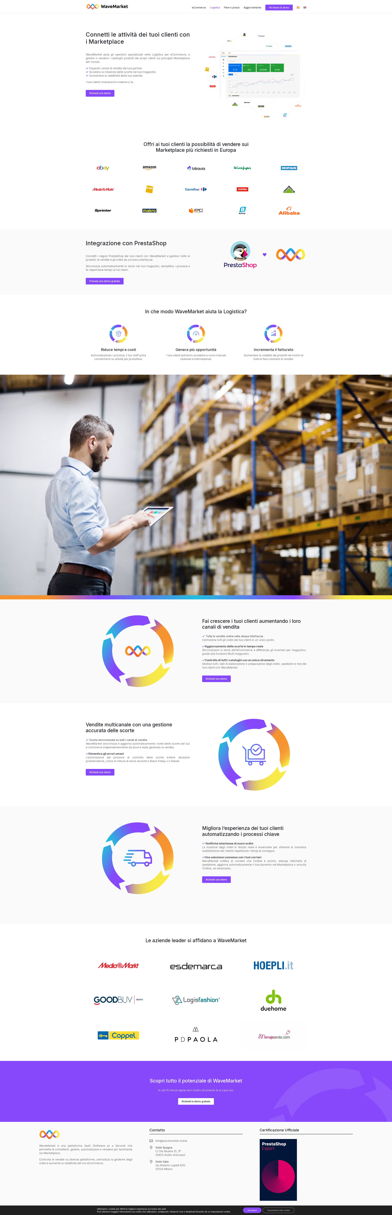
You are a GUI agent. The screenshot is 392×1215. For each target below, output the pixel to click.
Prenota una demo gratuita (104, 281)
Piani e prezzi (231, 7)
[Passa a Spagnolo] (298, 9)
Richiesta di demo (279, 7)
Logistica (215, 7)
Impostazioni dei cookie (278, 1210)
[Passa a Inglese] (304, 9)
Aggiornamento (252, 7)
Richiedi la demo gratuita (196, 1101)
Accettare (252, 1210)
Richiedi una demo (100, 93)
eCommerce (199, 7)
